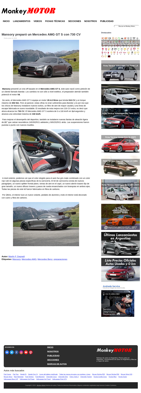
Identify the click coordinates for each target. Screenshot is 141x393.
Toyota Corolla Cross (100, 377)
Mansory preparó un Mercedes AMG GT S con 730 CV (41, 34)
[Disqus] (47, 306)
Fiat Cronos (7, 374)
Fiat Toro (16, 374)
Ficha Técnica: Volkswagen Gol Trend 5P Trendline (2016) (120, 91)
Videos (38, 21)
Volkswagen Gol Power (27, 379)
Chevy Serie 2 (74, 377)
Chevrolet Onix (63, 377)
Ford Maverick (40, 377)
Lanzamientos (21, 21)
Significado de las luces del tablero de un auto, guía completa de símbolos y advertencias (120, 43)
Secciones (74, 21)
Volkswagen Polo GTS (59, 379)
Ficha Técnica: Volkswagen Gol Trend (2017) (120, 113)
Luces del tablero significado (48, 374)
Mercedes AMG (29, 259)
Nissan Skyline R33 (98, 374)
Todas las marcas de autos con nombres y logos (74, 374)
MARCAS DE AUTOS (57, 364)
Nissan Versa (8, 377)
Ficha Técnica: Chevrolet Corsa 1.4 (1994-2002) (120, 162)
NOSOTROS (53, 351)
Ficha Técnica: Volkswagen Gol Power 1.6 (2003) (120, 67)
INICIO (50, 347)
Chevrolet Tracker (86, 377)
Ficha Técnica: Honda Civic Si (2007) (120, 137)
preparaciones (60, 259)
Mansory (16, 259)
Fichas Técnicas (55, 21)
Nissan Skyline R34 (113, 374)
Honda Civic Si (33, 374)
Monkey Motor (41, 385)
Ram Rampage (18, 377)
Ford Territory (29, 377)
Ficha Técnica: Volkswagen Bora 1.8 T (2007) (120, 185)
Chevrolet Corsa (51, 377)
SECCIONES (53, 360)
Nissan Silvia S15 (126, 374)
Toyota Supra (122, 377)
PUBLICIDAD (53, 356)
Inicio (6, 21)
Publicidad (106, 21)
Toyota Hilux (113, 377)
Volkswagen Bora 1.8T (11, 379)
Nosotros (90, 21)
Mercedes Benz (45, 259)
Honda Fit (23, 374)
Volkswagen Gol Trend (43, 379)
